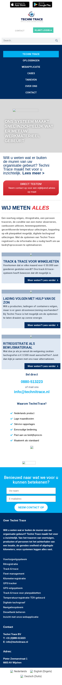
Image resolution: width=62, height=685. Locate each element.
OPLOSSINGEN (31, 60)
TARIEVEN (31, 79)
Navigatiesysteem (13, 607)
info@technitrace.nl (32, 392)
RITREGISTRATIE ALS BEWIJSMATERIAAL (19, 345)
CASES (31, 73)
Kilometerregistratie (14, 578)
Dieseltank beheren (14, 612)
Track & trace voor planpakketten (22, 592)
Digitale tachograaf (14, 602)
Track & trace (10, 568)
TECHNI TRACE (31, 54)
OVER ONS (31, 86)
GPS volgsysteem (13, 588)
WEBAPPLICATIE (31, 66)
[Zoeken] (56, 40)
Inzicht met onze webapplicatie (20, 617)
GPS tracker (10, 583)
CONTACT (19, 30)
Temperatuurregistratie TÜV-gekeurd (24, 597)
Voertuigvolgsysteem (15, 559)
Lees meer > (33, 173)
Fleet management (13, 573)
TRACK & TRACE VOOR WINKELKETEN (31, 261)
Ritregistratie (10, 564)
